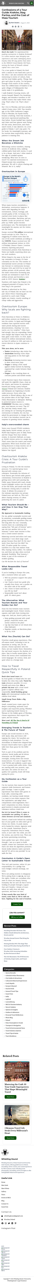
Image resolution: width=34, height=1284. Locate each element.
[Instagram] (6, 1223)
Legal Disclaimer (22, 1280)
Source (4, 389)
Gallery (3, 1191)
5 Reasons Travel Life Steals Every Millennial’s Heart (16, 1130)
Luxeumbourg (10, 1002)
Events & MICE (6, 1197)
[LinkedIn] (12, 1223)
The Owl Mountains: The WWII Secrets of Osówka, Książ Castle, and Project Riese (16, 959)
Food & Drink (10, 988)
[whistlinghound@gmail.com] (12, 1216)
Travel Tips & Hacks (12, 1033)
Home (3, 1182)
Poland (8, 1020)
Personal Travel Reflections (14, 1015)
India (7, 996)
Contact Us (4, 1204)
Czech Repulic (10, 983)
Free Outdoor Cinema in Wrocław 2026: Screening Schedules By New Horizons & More (15, 951)
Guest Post (4, 1207)
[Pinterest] (15, 1223)
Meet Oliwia (5, 1188)
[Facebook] (2, 1223)
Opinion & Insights (12, 1010)
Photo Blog (9, 1017)
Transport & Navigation (13, 1025)
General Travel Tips (12, 991)
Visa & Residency (11, 1036)
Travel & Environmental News (15, 1028)
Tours (3, 1194)
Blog (2, 1201)
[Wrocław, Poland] (8, 1219)
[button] (31, 3)
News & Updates (11, 1007)
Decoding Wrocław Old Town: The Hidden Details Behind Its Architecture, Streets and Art (16, 933)
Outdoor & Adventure (12, 1012)
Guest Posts (9, 994)
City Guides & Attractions (14, 978)
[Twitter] (9, 1223)
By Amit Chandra (14, 23)
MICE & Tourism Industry (14, 1004)
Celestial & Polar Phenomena (15, 975)
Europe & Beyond (11, 986)
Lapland (8, 999)
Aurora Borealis (11, 973)
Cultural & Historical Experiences (16, 981)
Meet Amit (4, 1185)
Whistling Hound (16, 3)
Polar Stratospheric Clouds (14, 1023)
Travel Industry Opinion (13, 1031)
